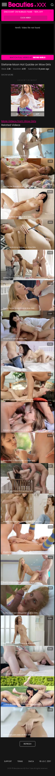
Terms (20, 761)
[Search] (52, 4)
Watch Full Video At (27, 57)
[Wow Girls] (27, 115)
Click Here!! (25, 17)
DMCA (31, 761)
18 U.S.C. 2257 (45, 761)
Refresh (27, 743)
